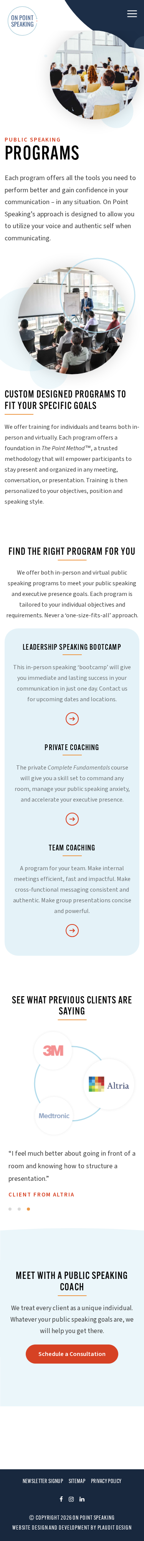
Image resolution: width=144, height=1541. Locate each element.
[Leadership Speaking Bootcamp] (72, 719)
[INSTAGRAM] (71, 1500)
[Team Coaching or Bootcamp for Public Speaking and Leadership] (72, 931)
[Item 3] (28, 1209)
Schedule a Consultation (72, 1354)
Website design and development (50, 1528)
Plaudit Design (115, 1528)
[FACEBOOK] (61, 1500)
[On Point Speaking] (23, 21)
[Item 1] (10, 1209)
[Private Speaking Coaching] (72, 820)
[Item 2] (19, 1209)
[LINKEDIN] (81, 1500)
